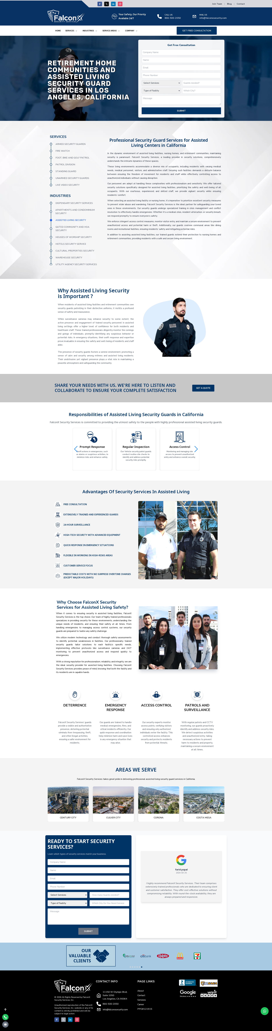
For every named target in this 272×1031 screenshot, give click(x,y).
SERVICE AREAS (109, 30)
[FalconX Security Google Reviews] (188, 993)
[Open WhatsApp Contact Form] (265, 1011)
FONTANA (204, 817)
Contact (241, 4)
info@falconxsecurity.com (213, 18)
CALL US (169, 14)
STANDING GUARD (66, 171)
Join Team (217, 4)
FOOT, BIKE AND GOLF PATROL (72, 157)
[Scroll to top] (5, 1010)
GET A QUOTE (203, 388)
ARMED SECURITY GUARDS (71, 144)
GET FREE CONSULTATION (196, 30)
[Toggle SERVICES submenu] (76, 31)
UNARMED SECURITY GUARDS (72, 178)
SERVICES (69, 30)
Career (140, 1004)
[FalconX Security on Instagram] (120, 4)
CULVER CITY (68, 817)
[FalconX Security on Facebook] (99, 4)
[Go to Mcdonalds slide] (134, 967)
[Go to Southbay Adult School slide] (141, 967)
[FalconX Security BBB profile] (188, 983)
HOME (58, 30)
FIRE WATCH (63, 150)
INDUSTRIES (88, 30)
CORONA (113, 817)
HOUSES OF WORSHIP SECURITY (74, 237)
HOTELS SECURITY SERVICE (71, 244)
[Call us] (5, 1017)
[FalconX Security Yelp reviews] (209, 993)
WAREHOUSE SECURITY (69, 257)
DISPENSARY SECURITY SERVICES (74, 203)
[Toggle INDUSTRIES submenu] (96, 31)
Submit (181, 110)
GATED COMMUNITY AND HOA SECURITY (72, 228)
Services (141, 999)
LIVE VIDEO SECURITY (67, 185)
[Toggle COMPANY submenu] (136, 31)
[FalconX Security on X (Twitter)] (106, 4)
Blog (229, 4)
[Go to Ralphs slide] (132, 967)
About (140, 990)
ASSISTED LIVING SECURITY (71, 220)
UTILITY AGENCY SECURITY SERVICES (76, 264)
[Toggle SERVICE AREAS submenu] (119, 31)
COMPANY (129, 30)
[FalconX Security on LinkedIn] (113, 4)
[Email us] (5, 1024)
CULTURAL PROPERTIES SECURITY (75, 250)
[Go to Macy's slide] (139, 967)
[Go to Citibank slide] (130, 967)
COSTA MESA (158, 817)
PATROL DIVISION (65, 164)
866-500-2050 (173, 18)
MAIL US (203, 14)
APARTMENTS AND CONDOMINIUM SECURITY (75, 211)
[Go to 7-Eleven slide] (137, 967)
